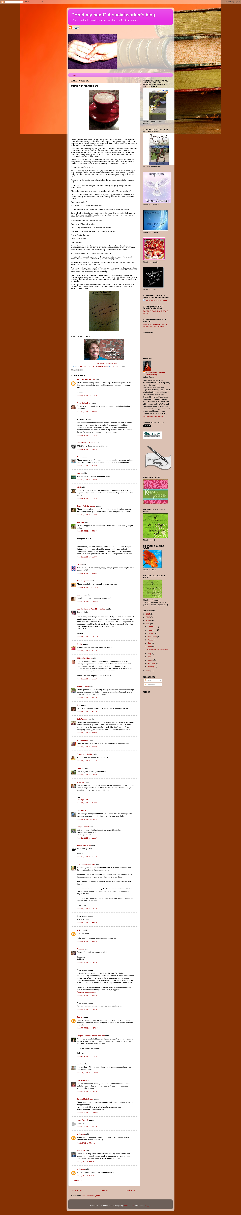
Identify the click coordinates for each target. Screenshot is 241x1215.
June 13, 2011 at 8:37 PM (87, 747)
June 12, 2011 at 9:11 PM (87, 573)
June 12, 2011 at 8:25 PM (87, 531)
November (152, 630)
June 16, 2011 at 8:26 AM (87, 909)
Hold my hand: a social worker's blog (155, 373)
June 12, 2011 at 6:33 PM (87, 435)
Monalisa (80, 595)
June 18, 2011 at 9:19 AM (87, 995)
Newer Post (77, 1190)
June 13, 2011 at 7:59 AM (87, 698)
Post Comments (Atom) (91, 1196)
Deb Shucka (82, 810)
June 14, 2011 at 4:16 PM (87, 803)
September (152, 637)
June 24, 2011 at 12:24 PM (87, 1073)
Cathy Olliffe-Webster (86, 443)
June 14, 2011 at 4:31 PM (87, 819)
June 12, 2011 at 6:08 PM (87, 395)
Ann (78, 705)
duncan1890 (129, 1205)
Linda (79, 1064)
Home (73, 75)
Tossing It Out (82, 800)
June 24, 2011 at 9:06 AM (87, 1056)
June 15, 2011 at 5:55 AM (87, 838)
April (150, 657)
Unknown (81, 1134)
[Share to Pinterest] (81, 370)
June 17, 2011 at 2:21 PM (87, 941)
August (151, 640)
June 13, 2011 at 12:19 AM (87, 637)
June (150, 646)
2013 (148, 617)
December (152, 627)
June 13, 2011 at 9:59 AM (87, 712)
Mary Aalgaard (83, 686)
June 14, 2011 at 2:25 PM (87, 775)
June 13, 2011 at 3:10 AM (87, 651)
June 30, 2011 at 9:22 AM (87, 1126)
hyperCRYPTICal (84, 846)
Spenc (79, 1017)
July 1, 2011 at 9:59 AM (86, 1162)
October (151, 633)
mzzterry (80, 522)
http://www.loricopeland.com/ (107, 363)
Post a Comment (80, 1181)
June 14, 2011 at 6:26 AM (87, 761)
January (151, 667)
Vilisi (79, 487)
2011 (148, 624)
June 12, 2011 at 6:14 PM (87, 412)
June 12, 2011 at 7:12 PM (87, 466)
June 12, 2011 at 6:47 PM (87, 449)
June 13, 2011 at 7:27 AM (87, 679)
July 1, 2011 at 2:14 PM (86, 1176)
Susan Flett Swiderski (86, 506)
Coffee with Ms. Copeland (157, 649)
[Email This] (72, 370)
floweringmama (83, 581)
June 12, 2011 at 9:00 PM (87, 557)
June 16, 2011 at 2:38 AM (87, 857)
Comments (150, 685)
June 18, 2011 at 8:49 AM (87, 962)
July (150, 643)
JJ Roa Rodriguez (84, 658)
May (150, 654)
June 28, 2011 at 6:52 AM (87, 1091)
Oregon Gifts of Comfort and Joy (91, 1036)
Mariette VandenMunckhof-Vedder (91, 609)
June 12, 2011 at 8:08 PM (87, 515)
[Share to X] (77, 370)
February (152, 663)
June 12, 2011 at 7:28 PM (87, 480)
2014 (148, 614)
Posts (148, 680)
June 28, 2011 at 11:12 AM (87, 1112)
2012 (148, 621)
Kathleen (81, 949)
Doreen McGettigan (85, 1099)
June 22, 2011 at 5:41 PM (87, 1009)
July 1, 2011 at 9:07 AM (86, 1143)
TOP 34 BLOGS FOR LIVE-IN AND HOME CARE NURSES (155, 325)
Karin (79, 457)
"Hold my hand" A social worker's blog (113, 14)
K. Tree (80, 930)
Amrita (79, 644)
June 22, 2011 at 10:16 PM (87, 1028)
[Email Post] (123, 366)
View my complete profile (153, 417)
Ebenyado (81, 1150)
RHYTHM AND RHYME (86, 379)
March (150, 660)
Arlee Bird (81, 782)
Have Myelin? (82, 1120)
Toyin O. (80, 768)
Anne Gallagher (83, 403)
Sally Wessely (82, 719)
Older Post (131, 1190)
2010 (148, 671)
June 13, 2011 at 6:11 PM (87, 733)
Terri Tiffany (82, 1080)
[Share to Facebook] (79, 370)
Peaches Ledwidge (85, 754)
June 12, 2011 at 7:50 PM (87, 498)
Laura (79, 473)
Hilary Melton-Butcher (86, 864)
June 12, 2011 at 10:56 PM (87, 587)
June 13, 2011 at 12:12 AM (87, 601)
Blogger (147, 1205)
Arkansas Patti (83, 740)
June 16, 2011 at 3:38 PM (87, 923)
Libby (79, 565)
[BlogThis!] (74, 370)
